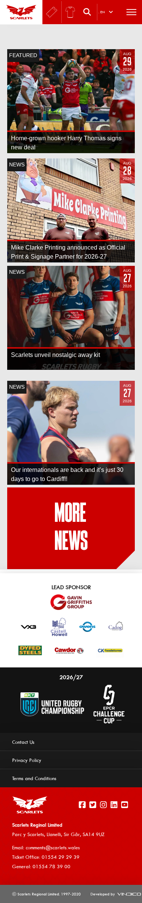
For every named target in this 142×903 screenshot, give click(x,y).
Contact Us (23, 742)
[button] (89, 12)
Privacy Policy (26, 760)
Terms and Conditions (34, 778)
